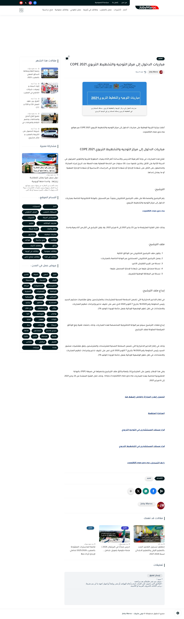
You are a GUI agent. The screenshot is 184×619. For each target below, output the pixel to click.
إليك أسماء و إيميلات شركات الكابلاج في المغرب (31, 89)
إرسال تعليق (154, 576)
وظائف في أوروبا (90, 10)
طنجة (54, 336)
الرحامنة (53, 291)
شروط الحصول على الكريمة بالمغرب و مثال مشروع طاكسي (31, 135)
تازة (28, 314)
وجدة (54, 348)
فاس (35, 336)
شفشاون (37, 331)
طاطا (26, 331)
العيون (40, 297)
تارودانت (40, 314)
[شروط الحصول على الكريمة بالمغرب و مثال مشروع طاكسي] (49, 133)
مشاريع (32, 235)
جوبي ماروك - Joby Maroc (132, 614)
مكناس (29, 342)
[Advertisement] (92, 37)
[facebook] (35, 2)
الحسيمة (29, 280)
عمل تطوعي (75, 10)
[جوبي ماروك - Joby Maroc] (148, 7)
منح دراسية (47, 10)
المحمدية (52, 303)
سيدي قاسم (51, 331)
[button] (153, 491)
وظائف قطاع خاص (31, 257)
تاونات (53, 320)
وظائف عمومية (61, 10)
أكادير (26, 275)
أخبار (125, 10)
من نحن (124, 3)
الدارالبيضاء (38, 286)
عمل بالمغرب (106, 10)
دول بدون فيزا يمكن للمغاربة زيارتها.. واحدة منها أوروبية (44, 180)
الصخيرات (41, 291)
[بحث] (21, 10)
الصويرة (28, 291)
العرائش (53, 297)
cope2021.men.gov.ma (153, 211)
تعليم (160, 59)
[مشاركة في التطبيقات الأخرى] (131, 491)
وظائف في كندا (50, 257)
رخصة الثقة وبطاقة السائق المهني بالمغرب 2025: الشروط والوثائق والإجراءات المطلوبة (31, 75)
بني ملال (28, 308)
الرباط (26, 286)
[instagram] (30, 2)
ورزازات (36, 348)
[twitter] (25, 2)
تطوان (41, 320)
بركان (54, 308)
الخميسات (52, 286)
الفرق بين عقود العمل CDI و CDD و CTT (31, 104)
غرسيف (44, 336)
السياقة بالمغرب (49, 212)
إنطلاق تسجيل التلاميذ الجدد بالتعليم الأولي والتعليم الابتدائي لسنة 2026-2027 (150, 550)
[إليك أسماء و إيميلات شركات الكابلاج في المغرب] (49, 88)
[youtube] (21, 2)
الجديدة (43, 280)
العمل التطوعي (31, 212)
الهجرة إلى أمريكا (49, 218)
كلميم (54, 342)
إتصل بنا (115, 3)
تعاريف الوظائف (49, 223)
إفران (54, 280)
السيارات (36, 206)
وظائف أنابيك (35, 246)
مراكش (42, 342)
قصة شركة (33, 229)
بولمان (53, 314)
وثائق (54, 246)
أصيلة (36, 275)
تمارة (29, 320)
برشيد (28, 303)
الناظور (40, 303)
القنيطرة (28, 297)
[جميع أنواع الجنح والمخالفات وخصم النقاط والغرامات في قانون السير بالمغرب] (49, 118)
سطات (41, 325)
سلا (28, 325)
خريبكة (53, 325)
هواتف (27, 240)
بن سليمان (42, 308)
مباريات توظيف (50, 235)
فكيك (26, 336)
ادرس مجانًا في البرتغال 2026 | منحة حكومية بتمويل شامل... (116, 549)
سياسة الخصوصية (102, 3)
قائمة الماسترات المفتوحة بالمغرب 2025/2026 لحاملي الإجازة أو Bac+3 (82, 550)
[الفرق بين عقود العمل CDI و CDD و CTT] (49, 103)
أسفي (45, 275)
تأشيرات (117, 10)
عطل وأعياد (51, 229)
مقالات (53, 240)
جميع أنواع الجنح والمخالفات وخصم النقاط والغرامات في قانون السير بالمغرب (30, 120)
